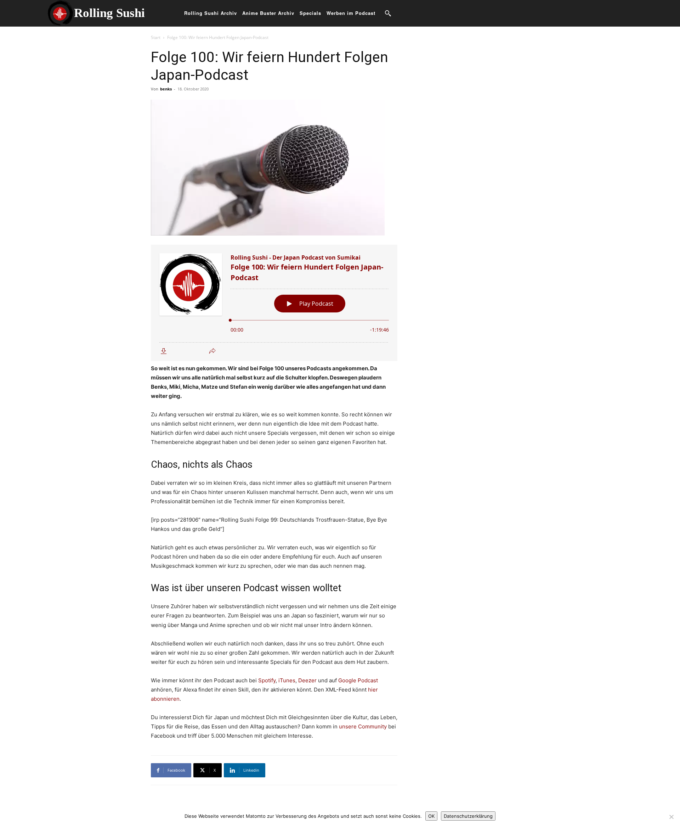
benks (166, 88)
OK (431, 816)
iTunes (286, 680)
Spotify (267, 680)
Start (155, 37)
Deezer (307, 680)
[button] (387, 13)
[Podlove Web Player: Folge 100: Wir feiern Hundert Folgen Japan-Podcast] (274, 303)
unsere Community (363, 726)
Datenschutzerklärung (468, 816)
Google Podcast (358, 680)
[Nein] (671, 816)
